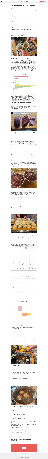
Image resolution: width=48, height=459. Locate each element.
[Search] (38, 1)
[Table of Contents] (0, 229)
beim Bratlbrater (30, 99)
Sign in (46, 1)
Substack (20, 457)
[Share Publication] (39, 1)
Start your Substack (22, 455)
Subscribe (42, 1)
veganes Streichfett (14, 294)
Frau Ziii (20, 202)
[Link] (10, 58)
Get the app (27, 455)
